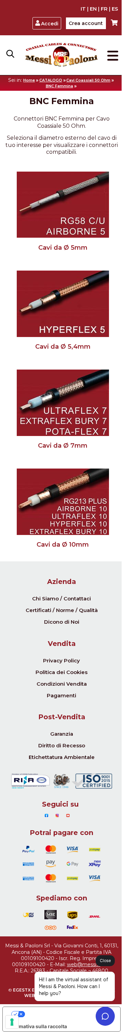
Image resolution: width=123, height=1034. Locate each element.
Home (29, 80)
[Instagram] (57, 815)
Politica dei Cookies (61, 672)
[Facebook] (46, 815)
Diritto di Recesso (61, 745)
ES (115, 9)
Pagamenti (61, 695)
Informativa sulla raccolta (37, 1026)
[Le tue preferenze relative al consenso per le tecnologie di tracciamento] (11, 1022)
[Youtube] (68, 815)
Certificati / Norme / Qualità (62, 610)
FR (104, 9)
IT (83, 9)
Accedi (49, 24)
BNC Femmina (59, 86)
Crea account (86, 23)
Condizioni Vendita (62, 684)
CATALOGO (50, 80)
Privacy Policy (61, 660)
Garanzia (61, 734)
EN (93, 9)
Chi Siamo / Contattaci (61, 598)
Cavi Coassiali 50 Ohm (88, 80)
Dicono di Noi (61, 622)
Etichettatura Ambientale (62, 757)
